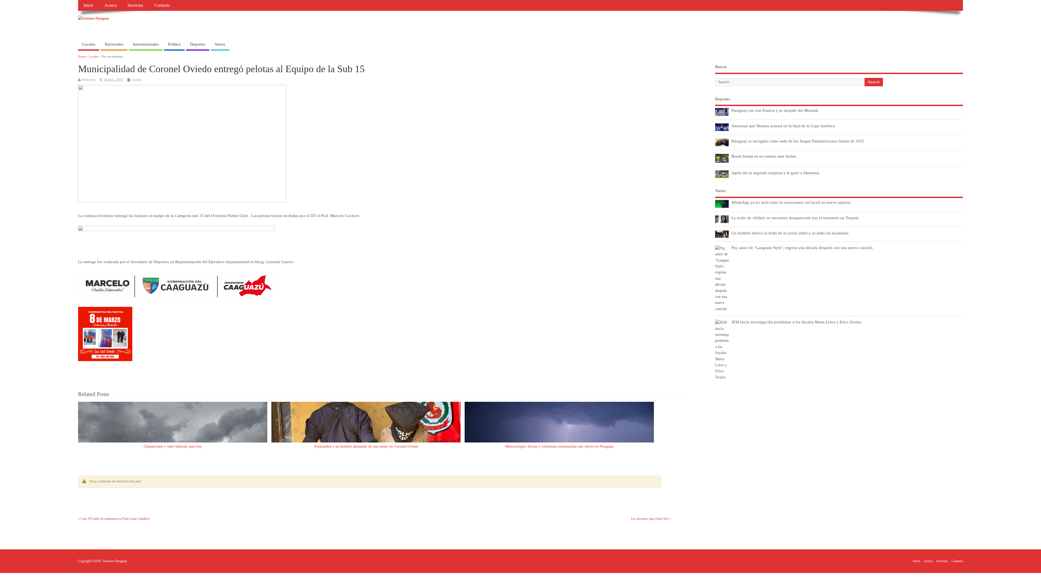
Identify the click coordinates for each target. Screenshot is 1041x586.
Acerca (110, 5)
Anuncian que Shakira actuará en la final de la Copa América (783, 125)
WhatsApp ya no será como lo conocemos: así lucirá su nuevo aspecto (791, 202)
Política (174, 44)
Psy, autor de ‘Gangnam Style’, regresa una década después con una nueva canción (802, 247)
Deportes (197, 44)
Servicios (135, 5)
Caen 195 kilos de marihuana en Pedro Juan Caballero (115, 519)
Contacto (162, 5)
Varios (220, 44)
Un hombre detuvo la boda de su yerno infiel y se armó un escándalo (790, 233)
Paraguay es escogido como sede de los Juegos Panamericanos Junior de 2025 (797, 141)
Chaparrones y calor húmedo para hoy (173, 446)
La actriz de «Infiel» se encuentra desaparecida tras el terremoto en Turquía (795, 217)
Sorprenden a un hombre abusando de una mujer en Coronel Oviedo (366, 446)
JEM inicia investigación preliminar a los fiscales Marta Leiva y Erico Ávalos (796, 322)
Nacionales (114, 44)
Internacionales (146, 44)
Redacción (88, 80)
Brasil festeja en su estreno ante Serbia (763, 156)
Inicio (88, 5)
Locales (88, 44)
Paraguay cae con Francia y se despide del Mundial (774, 110)
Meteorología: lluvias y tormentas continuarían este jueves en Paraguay (559, 446)
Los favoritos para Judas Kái (649, 519)
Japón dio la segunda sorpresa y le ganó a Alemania (775, 172)
